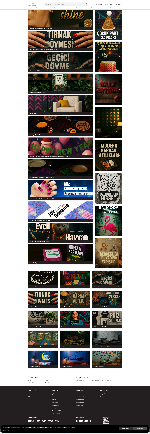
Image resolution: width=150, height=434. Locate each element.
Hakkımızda (79, 394)
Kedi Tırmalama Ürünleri (97, 380)
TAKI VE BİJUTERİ (33, 8)
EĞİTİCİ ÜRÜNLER (80, 8)
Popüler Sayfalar (82, 377)
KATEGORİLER (33, 390)
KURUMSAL (80, 390)
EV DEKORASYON (44, 8)
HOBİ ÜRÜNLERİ (55, 8)
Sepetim (54, 399)
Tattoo (29, 396)
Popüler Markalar (34, 377)
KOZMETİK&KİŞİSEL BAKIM (93, 8)
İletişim (78, 408)
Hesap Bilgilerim (56, 396)
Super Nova (46, 382)
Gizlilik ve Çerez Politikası (9, 430)
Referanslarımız (80, 402)
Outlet (101, 396)
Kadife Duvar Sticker (80, 380)
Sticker (29, 394)
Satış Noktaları (79, 405)
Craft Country (31, 382)
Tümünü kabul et (140, 428)
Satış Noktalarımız (104, 394)
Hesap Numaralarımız (81, 396)
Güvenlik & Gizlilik (56, 411)
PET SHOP (119, 8)
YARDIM (55, 390)
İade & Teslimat (56, 413)
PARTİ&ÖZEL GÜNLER (108, 8)
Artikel (29, 380)
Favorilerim (55, 402)
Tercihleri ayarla (125, 428)
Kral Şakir (46, 380)
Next (119, 56)
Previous (98, 56)
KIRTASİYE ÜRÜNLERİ (67, 8)
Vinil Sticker (109, 380)
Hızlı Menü (104, 390)
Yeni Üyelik (54, 408)
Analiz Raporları (80, 399)
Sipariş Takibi (55, 405)
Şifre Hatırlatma (56, 394)
